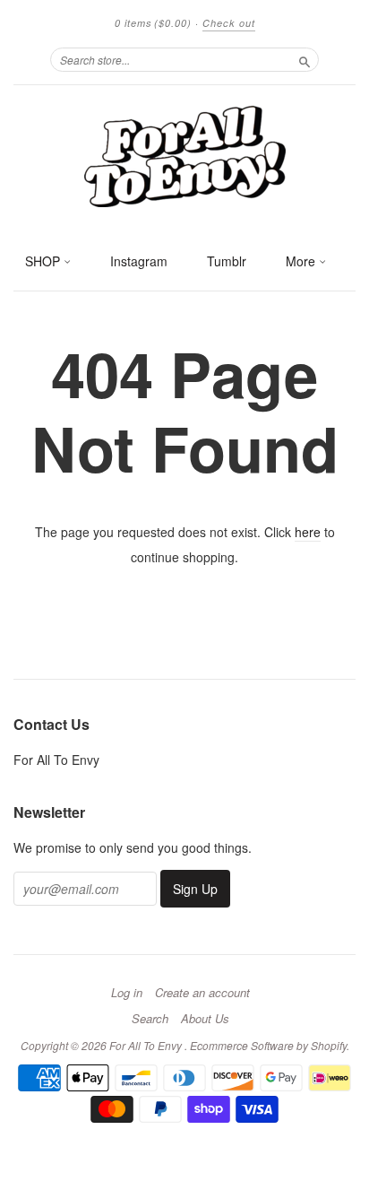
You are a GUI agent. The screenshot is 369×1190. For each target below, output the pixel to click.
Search (150, 1018)
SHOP (44, 261)
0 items (153, 23)
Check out (228, 23)
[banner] (184, 155)
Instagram (138, 261)
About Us (205, 1018)
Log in (126, 992)
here (308, 532)
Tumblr (226, 261)
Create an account (202, 992)
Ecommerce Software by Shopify (268, 1045)
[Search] (304, 59)
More (302, 261)
